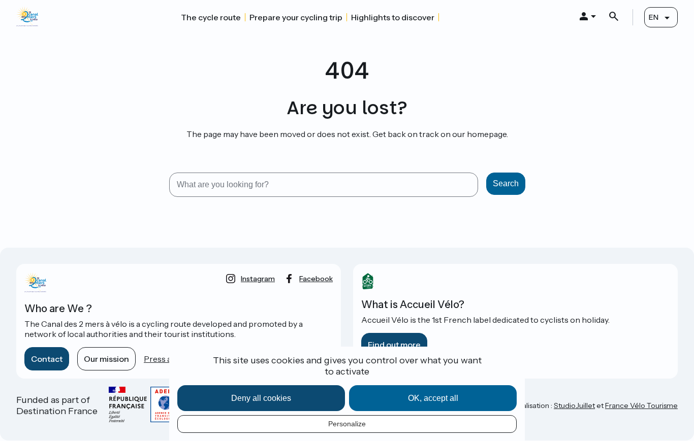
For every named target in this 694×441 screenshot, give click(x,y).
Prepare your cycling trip (295, 17)
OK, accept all (433, 398)
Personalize (347, 424)
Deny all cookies (261, 398)
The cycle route (211, 17)
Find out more (394, 345)
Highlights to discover (392, 17)
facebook (316, 278)
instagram (258, 278)
